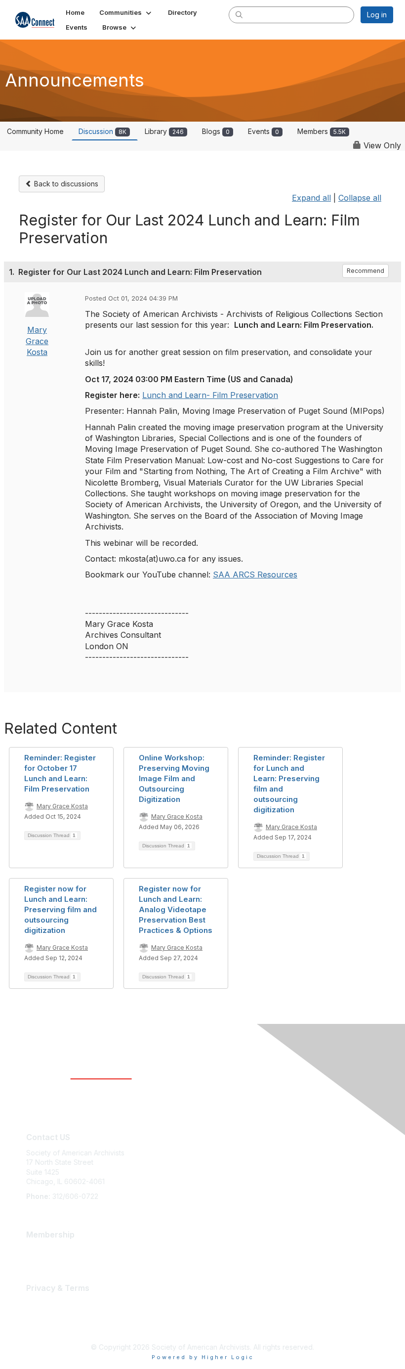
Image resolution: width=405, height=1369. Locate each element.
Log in (377, 14)
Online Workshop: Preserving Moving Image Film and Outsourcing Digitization (174, 778)
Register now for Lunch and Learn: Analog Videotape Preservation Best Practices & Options (175, 909)
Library (164, 131)
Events (263, 131)
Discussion (102, 131)
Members (321, 131)
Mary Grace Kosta (37, 341)
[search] (239, 14)
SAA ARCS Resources (255, 574)
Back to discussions (65, 183)
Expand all (311, 198)
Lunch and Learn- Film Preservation (210, 395)
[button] (126, 12)
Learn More (45, 1249)
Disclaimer (42, 1313)
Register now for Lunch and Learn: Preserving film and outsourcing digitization (60, 909)
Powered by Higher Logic (203, 1357)
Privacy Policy (49, 1322)
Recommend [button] (365, 270)
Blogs (216, 131)
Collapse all (359, 198)
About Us (41, 1303)
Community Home (35, 131)
